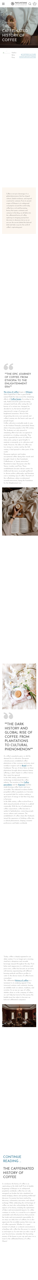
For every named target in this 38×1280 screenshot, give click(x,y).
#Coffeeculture (28, 54)
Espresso (21, 785)
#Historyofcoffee (27, 57)
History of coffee (21, 980)
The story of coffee (11, 392)
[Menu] (3, 3)
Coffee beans (16, 399)
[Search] (30, 4)
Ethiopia (29, 392)
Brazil (24, 766)
